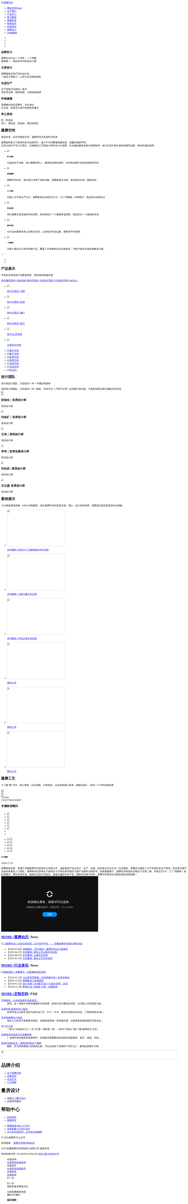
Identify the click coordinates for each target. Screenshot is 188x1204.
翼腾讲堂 (11, 1120)
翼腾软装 (11, 20)
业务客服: (18, 1129)
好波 (32, 1143)
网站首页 (14, 8)
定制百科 (11, 26)
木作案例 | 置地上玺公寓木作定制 (40, 952)
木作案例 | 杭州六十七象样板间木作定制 (28, 550)
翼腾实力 (11, 29)
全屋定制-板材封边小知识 (14, 1009)
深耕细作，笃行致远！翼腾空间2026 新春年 (45, 949)
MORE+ (74, 280)
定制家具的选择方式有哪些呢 (16, 1034)
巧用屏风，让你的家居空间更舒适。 (20, 1000)
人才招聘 (11, 1082)
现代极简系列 (8, 280)
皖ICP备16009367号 (49, 1154)
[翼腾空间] (7, 2)
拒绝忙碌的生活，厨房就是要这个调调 (21, 1043)
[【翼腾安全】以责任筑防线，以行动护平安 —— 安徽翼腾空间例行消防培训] (41, 943)
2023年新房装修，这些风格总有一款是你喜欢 (46, 977)
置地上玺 (11, 683)
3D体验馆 (12, 33)
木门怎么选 (7, 1026)
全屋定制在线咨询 (16, 1162)
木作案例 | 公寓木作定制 (35, 955)
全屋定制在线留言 (16, 1168)
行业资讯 (21, 965)
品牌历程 (11, 1076)
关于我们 (11, 11)
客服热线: (18, 1125)
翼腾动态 (21, 937)
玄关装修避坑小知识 (11, 1017)
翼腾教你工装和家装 (33, 980)
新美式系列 (32, 280)
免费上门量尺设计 (16, 1098)
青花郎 (26, 1143)
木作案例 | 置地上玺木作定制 (37, 958)
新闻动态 (11, 23)
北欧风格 (21, 280)
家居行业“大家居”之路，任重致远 (40, 987)
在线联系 (11, 1175)
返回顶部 (11, 1200)
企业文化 (11, 1079)
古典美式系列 (47, 280)
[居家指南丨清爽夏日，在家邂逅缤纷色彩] (23, 972)
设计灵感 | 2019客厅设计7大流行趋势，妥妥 (45, 983)
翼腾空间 (18, 1143)
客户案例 (11, 17)
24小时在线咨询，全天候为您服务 (24, 1132)
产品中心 (11, 14)
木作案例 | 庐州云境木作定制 (22, 638)
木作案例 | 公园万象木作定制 (22, 594)
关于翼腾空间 (14, 1073)
